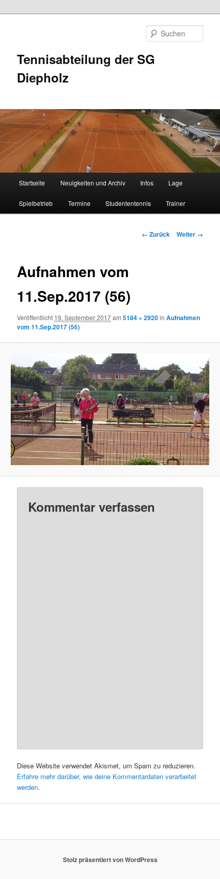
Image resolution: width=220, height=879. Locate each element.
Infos (146, 182)
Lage (175, 182)
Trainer (175, 203)
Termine (79, 203)
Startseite (32, 182)
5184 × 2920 (140, 317)
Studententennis (128, 203)
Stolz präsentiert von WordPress (110, 859)
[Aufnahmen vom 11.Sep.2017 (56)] (110, 409)
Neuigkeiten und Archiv (92, 182)
